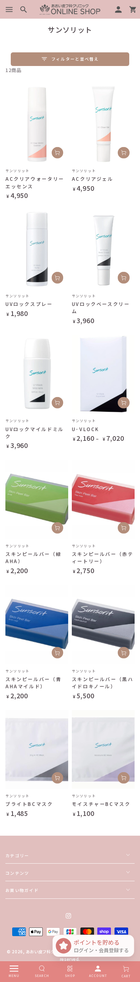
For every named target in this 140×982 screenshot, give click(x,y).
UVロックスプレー (29, 304)
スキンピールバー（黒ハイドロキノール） (103, 683)
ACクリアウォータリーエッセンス (34, 182)
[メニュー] (9, 9)
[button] (27, 9)
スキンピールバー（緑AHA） (33, 558)
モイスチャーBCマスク (101, 804)
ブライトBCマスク (29, 804)
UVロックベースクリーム (101, 308)
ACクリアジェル (92, 178)
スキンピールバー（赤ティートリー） (103, 558)
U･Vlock (85, 429)
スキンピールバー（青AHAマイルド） (33, 683)
